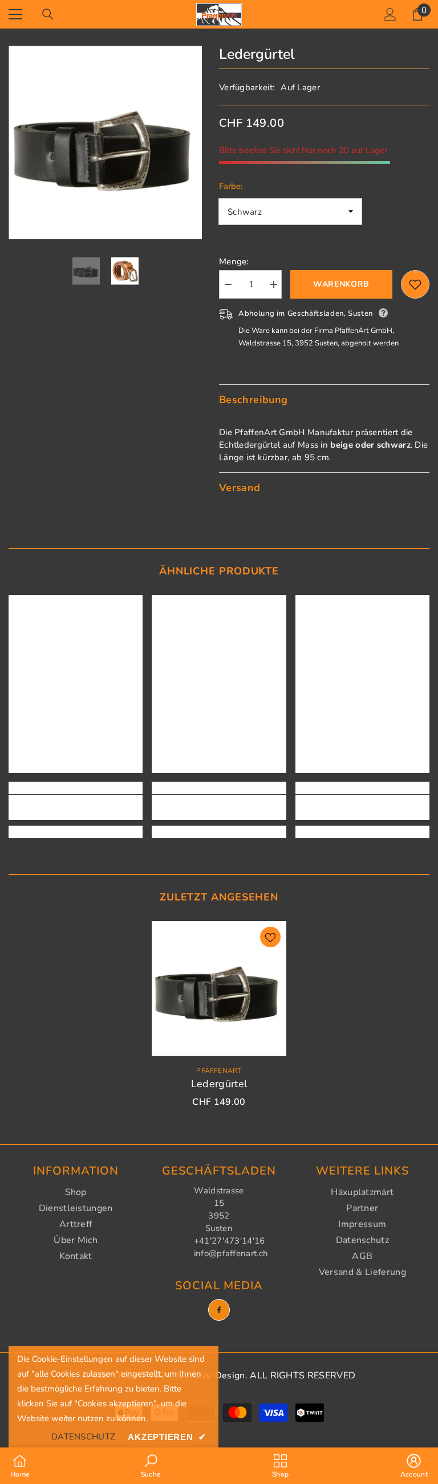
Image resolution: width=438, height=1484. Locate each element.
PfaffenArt (218, 1070)
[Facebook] (219, 1310)
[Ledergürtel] (219, 988)
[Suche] (48, 14)
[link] (76, 807)
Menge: (234, 261)
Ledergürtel (219, 1083)
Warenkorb (341, 284)
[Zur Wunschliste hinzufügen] (415, 284)
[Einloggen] (390, 14)
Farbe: (249, 186)
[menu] (15, 14)
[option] (105, 142)
